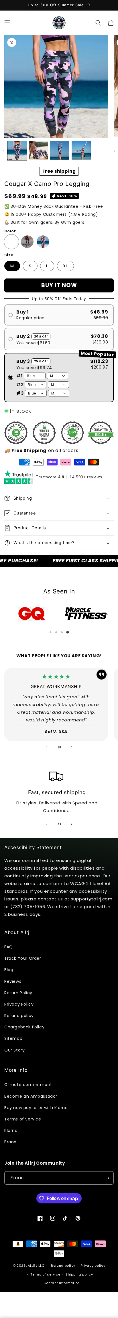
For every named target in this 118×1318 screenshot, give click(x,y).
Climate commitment (28, 1084)
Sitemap (13, 1038)
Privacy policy (93, 1265)
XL (65, 266)
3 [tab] (62, 632)
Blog (8, 970)
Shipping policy (79, 1274)
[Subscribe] (107, 1178)
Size (8, 255)
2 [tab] (56, 632)
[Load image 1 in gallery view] (17, 150)
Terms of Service (22, 1119)
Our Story (14, 1050)
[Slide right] (114, 151)
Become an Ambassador (30, 1096)
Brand (10, 1142)
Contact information (62, 1283)
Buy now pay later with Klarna (36, 1107)
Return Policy (18, 993)
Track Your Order (22, 958)
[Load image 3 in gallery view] (59, 150)
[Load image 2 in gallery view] (38, 150)
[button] (7, 23)
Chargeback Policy (24, 1027)
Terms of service (45, 1274)
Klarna (11, 1130)
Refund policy (19, 1015)
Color (10, 231)
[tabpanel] (31, 614)
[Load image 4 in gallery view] (81, 150)
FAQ (8, 947)
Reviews (12, 981)
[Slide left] (3, 151)
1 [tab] (50, 632)
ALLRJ (33, 1265)
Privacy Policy (19, 1004)
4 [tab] (67, 632)
